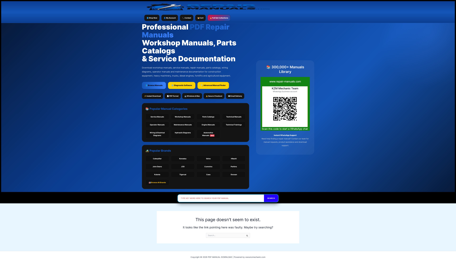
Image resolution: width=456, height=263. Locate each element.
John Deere (157, 167)
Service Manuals (157, 117)
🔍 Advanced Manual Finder (213, 85)
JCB (182, 167)
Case (208, 174)
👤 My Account (170, 18)
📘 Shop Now (152, 18)
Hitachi (234, 159)
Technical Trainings (234, 125)
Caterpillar (157, 159)
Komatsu (182, 159)
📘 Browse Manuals (154, 85)
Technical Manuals (233, 117)
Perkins (234, 167)
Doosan (234, 174)
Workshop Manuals (183, 117)
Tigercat (182, 174)
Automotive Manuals (208, 134)
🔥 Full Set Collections (219, 18)
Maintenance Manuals (183, 125)
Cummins (208, 167)
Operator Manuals (157, 125)
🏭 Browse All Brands (157, 182)
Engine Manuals (208, 125)
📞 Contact (186, 18)
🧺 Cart (200, 18)
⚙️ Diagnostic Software (181, 85)
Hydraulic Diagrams (183, 133)
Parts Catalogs (208, 117)
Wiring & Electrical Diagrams (157, 134)
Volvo (208, 159)
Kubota (157, 174)
